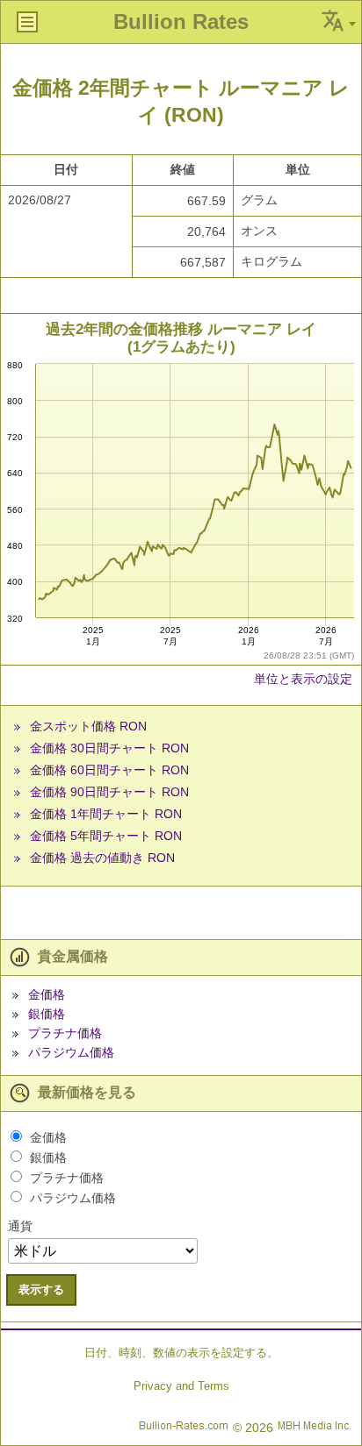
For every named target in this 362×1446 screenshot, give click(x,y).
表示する (41, 1289)
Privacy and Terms (181, 1386)
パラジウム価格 (71, 1052)
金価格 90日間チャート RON (109, 792)
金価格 (46, 994)
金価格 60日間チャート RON (109, 770)
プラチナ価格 (65, 1033)
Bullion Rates (181, 21)
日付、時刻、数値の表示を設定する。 (181, 1352)
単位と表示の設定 (303, 679)
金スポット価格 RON (88, 726)
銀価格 (46, 1014)
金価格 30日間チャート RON (109, 748)
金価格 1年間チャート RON (106, 814)
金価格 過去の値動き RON (102, 858)
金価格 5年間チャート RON (106, 836)
